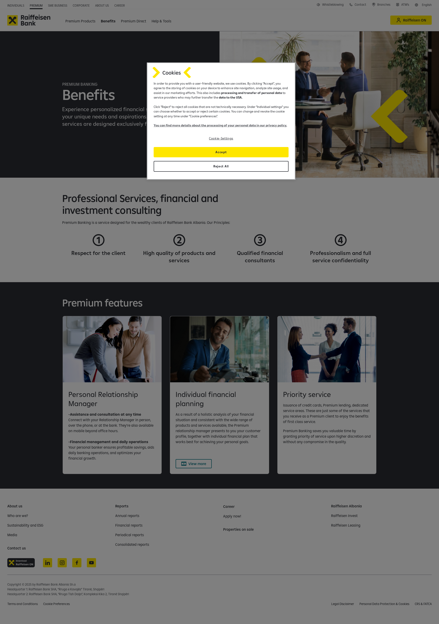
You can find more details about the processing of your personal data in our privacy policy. (220, 125)
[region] (221, 121)
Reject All (221, 166)
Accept (221, 152)
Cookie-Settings (221, 138)
